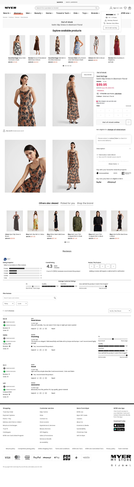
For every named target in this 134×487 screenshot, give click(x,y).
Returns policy (10, 449)
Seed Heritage (101, 76)
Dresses (17, 17)
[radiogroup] (113, 113)
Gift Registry (44, 432)
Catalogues (7, 432)
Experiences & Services (47, 425)
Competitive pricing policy (26, 449)
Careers (79, 419)
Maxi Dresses (24, 17)
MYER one (80, 412)
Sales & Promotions (46, 435)
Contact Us (43, 419)
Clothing (11, 17)
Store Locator (44, 422)
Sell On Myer (81, 435)
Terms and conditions (62, 449)
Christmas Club (82, 432)
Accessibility (44, 442)
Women (5, 17)
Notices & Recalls (45, 439)
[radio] (100, 110)
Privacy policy (110, 449)
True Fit (5, 429)
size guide (128, 105)
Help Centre (44, 412)
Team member (123, 449)
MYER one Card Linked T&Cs (94, 449)
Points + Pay (7, 419)
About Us (80, 422)
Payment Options (9, 415)
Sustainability (81, 429)
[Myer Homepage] (10, 9)
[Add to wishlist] (128, 122)
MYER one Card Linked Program (13, 435)
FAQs (41, 415)
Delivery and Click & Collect (12, 422)
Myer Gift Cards (82, 415)
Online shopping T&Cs (45, 449)
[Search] (96, 8)
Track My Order (8, 412)
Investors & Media (83, 425)
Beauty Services (45, 429)
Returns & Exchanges (10, 425)
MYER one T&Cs (77, 449)
